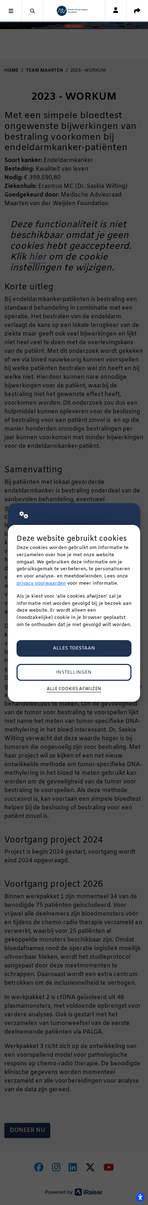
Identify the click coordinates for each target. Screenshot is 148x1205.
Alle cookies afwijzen (74, 689)
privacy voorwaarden (41, 583)
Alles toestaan (74, 648)
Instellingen (74, 672)
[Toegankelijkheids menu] (140, 1197)
